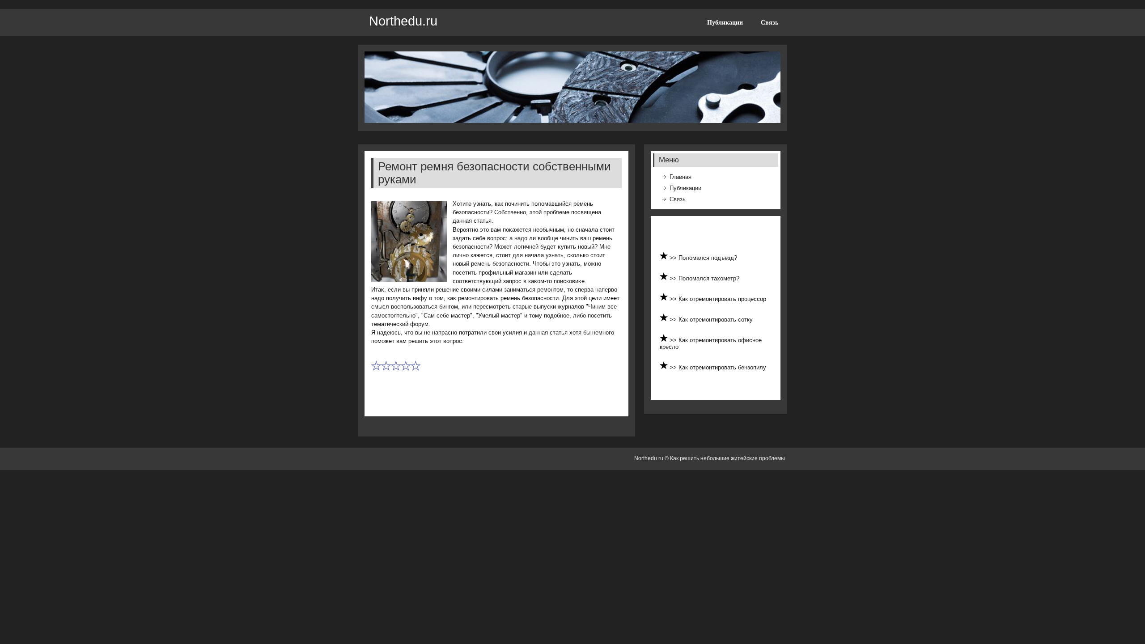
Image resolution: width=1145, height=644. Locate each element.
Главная (680, 177)
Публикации (725, 22)
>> (674, 257)
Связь (769, 22)
